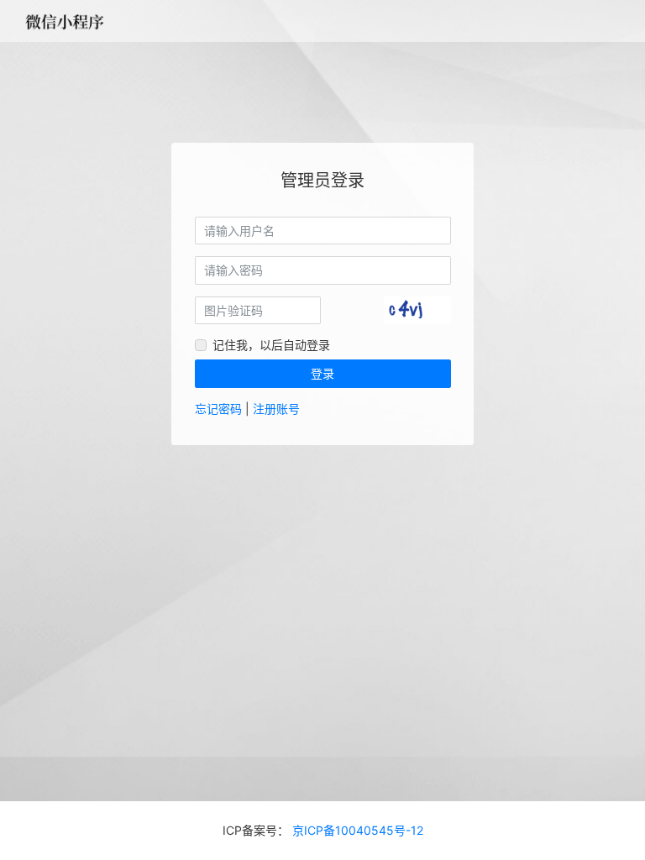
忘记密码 (218, 408)
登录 (322, 373)
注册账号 (276, 408)
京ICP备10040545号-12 (356, 830)
